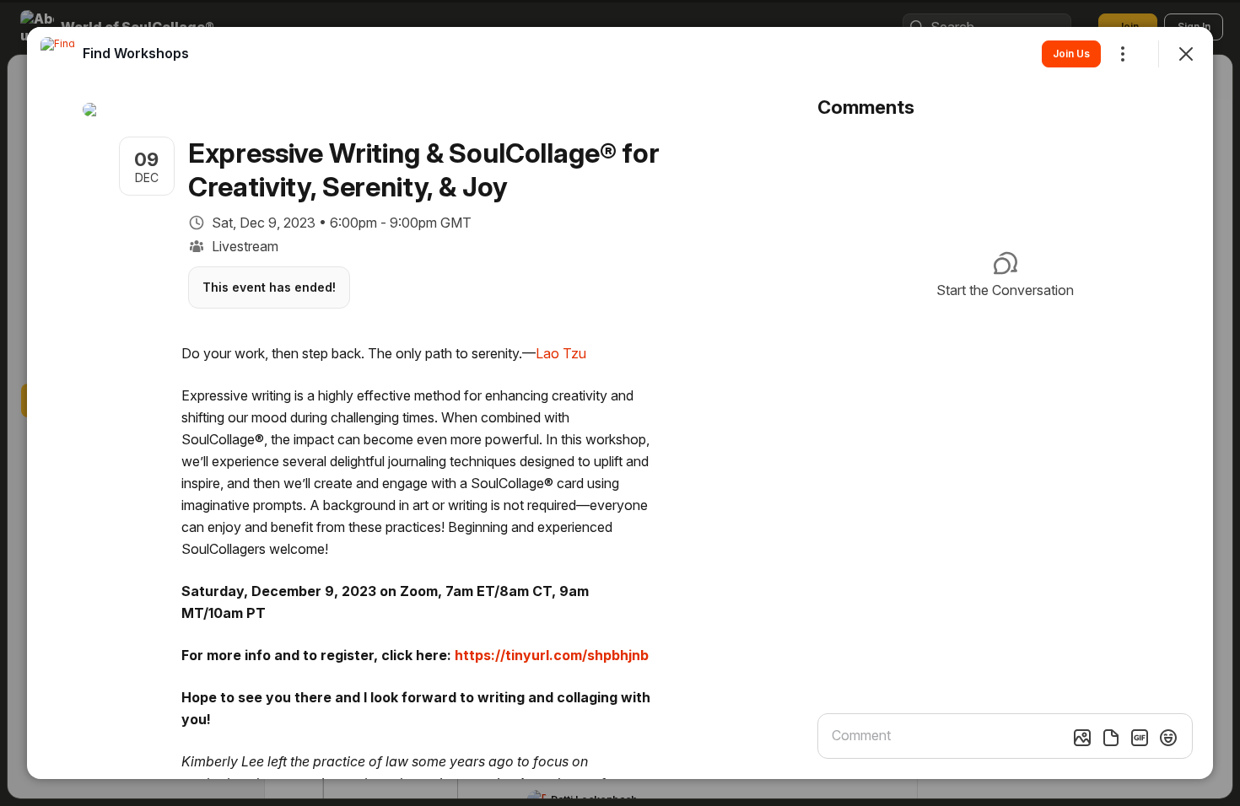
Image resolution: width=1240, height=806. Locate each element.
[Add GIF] (1139, 737)
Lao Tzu (561, 353)
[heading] (136, 53)
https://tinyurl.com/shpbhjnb (552, 655)
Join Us (1071, 53)
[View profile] (57, 54)
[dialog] (620, 403)
